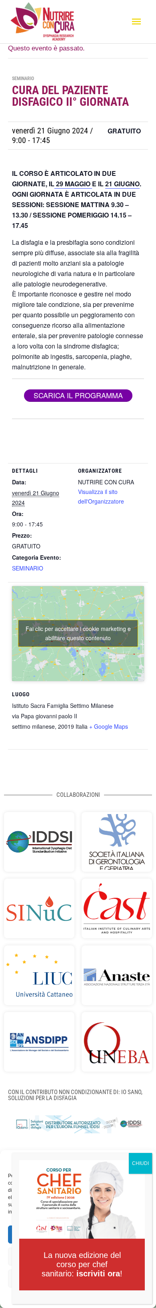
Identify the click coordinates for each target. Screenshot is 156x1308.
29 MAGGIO (73, 183)
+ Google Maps (108, 726)
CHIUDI (140, 1163)
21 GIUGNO (122, 183)
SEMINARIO (27, 568)
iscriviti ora (98, 1273)
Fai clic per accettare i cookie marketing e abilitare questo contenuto (78, 633)
